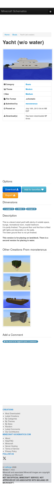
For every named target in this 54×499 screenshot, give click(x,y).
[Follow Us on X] (4, 458)
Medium (29, 94)
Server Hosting (11, 446)
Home (7, 34)
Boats (14, 34)
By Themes (10, 421)
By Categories (11, 418)
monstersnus (31, 103)
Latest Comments (12, 429)
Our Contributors (12, 431)
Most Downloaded (12, 413)
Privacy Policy (11, 451)
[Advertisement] (27, 23)
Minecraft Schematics (14, 11)
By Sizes (8, 424)
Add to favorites (32, 189)
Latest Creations (12, 416)
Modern (29, 89)
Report (9, 195)
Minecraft (9, 443)
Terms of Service (12, 448)
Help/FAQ (9, 441)
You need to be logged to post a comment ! (21, 341)
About (7, 438)
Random (8, 426)
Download (10, 189)
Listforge (8, 467)
